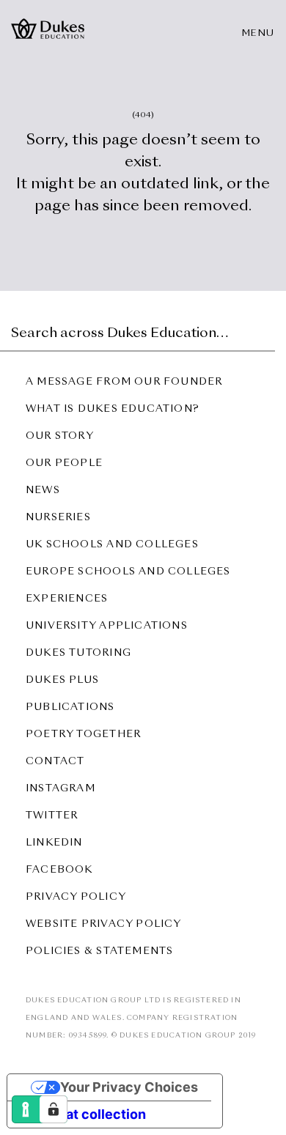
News (43, 490)
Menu (258, 33)
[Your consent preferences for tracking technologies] (53, 1109)
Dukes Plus (62, 680)
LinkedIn (54, 843)
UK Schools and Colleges (112, 545)
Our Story (60, 436)
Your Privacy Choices (129, 1087)
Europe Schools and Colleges (128, 572)
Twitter (52, 816)
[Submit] (262, 329)
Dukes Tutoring (78, 653)
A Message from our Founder (124, 382)
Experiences (67, 599)
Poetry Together (83, 734)
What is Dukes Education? (112, 409)
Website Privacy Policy (104, 924)
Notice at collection (83, 1114)
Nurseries (58, 517)
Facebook (59, 870)
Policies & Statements (99, 951)
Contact (55, 761)
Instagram (60, 789)
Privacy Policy (76, 897)
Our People (64, 463)
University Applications (107, 626)
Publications (70, 707)
